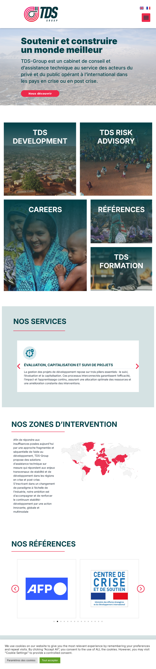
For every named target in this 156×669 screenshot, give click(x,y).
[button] (146, 17)
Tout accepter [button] (50, 660)
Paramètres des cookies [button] (21, 660)
